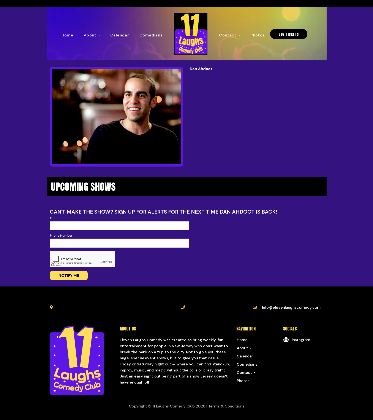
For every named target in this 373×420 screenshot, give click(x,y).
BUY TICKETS (289, 34)
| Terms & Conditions (225, 406)
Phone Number (61, 236)
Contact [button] (228, 35)
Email (54, 218)
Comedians (151, 35)
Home (67, 35)
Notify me (68, 275)
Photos (257, 35)
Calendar (119, 35)
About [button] (91, 35)
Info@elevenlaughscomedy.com (291, 307)
